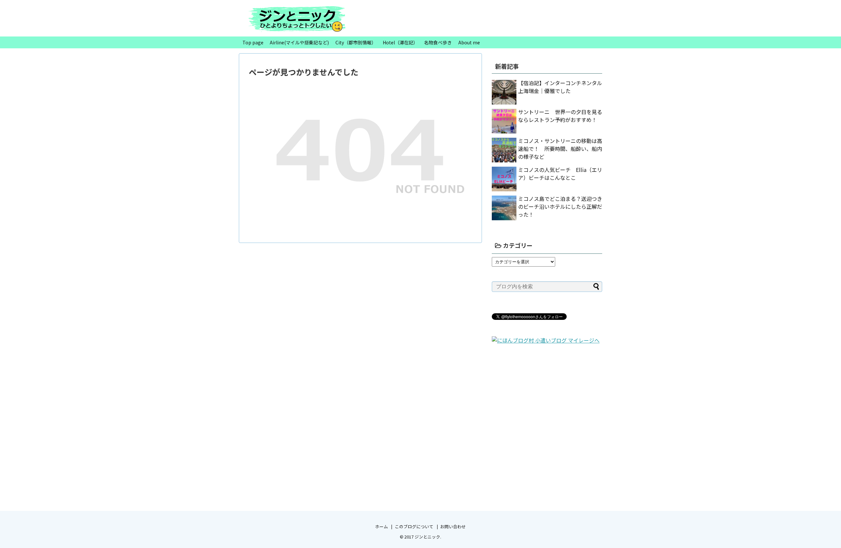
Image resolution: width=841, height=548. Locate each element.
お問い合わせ (453, 526)
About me (469, 42)
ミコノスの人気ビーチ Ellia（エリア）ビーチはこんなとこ (560, 173)
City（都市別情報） (355, 42)
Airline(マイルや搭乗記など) (299, 42)
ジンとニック (427, 537)
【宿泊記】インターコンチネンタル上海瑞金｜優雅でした (560, 87)
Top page (252, 42)
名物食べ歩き (438, 42)
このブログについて (414, 526)
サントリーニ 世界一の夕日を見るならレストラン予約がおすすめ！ (560, 116)
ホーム (381, 526)
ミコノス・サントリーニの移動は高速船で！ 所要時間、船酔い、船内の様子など (560, 148)
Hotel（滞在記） (400, 42)
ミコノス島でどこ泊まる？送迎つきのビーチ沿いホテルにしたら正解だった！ (560, 206)
